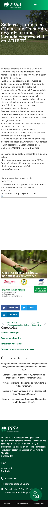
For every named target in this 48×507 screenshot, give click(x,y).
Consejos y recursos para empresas (17, 349)
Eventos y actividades (11, 338)
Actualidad (6, 468)
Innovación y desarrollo (12, 344)
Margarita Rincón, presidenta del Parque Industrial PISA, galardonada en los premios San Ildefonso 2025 (24, 366)
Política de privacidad (22, 503)
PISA (3, 463)
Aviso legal (7, 503)
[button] (35, 5)
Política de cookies (39, 503)
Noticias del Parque (10, 332)
